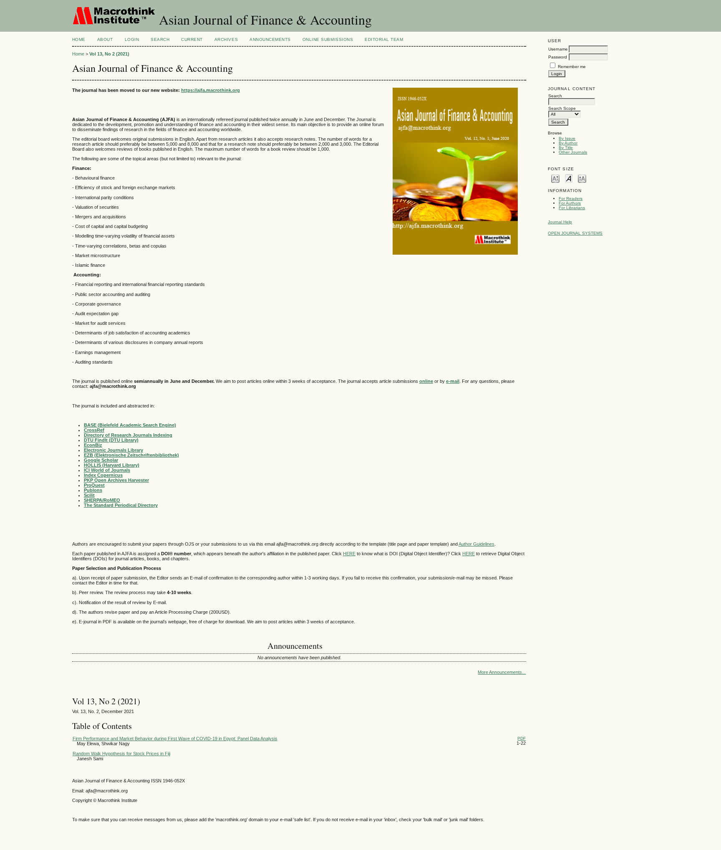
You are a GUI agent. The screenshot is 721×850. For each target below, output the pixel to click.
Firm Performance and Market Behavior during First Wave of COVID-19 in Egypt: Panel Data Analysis (175, 738)
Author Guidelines (476, 543)
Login (132, 39)
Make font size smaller (555, 178)
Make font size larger (582, 178)
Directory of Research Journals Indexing (128, 435)
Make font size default (569, 178)
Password (557, 57)
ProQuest (94, 485)
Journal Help (560, 222)
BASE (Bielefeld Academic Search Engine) (130, 425)
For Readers (570, 198)
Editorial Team (384, 39)
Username (558, 49)
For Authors (570, 203)
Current (192, 39)
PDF (521, 738)
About (105, 39)
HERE (349, 553)
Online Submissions (328, 39)
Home (79, 39)
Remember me (572, 66)
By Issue (567, 138)
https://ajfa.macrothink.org (210, 90)
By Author (568, 143)
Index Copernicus (103, 475)
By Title (566, 147)
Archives (226, 39)
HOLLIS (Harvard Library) (111, 465)
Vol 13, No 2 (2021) (109, 53)
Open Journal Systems (575, 233)
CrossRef (94, 430)
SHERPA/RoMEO (102, 500)
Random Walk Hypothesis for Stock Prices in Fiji (121, 753)
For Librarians (572, 207)
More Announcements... (502, 672)
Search (160, 39)
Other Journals (573, 152)
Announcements (270, 39)
